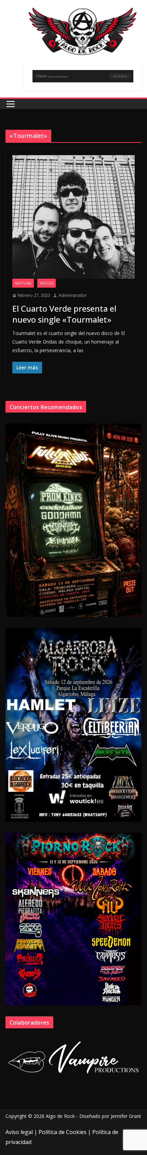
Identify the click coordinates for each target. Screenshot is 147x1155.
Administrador (72, 295)
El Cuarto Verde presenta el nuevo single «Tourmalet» (64, 314)
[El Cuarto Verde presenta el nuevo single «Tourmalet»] (73, 217)
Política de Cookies (62, 1132)
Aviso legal (19, 1132)
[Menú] (10, 104)
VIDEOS (46, 283)
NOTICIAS (23, 283)
